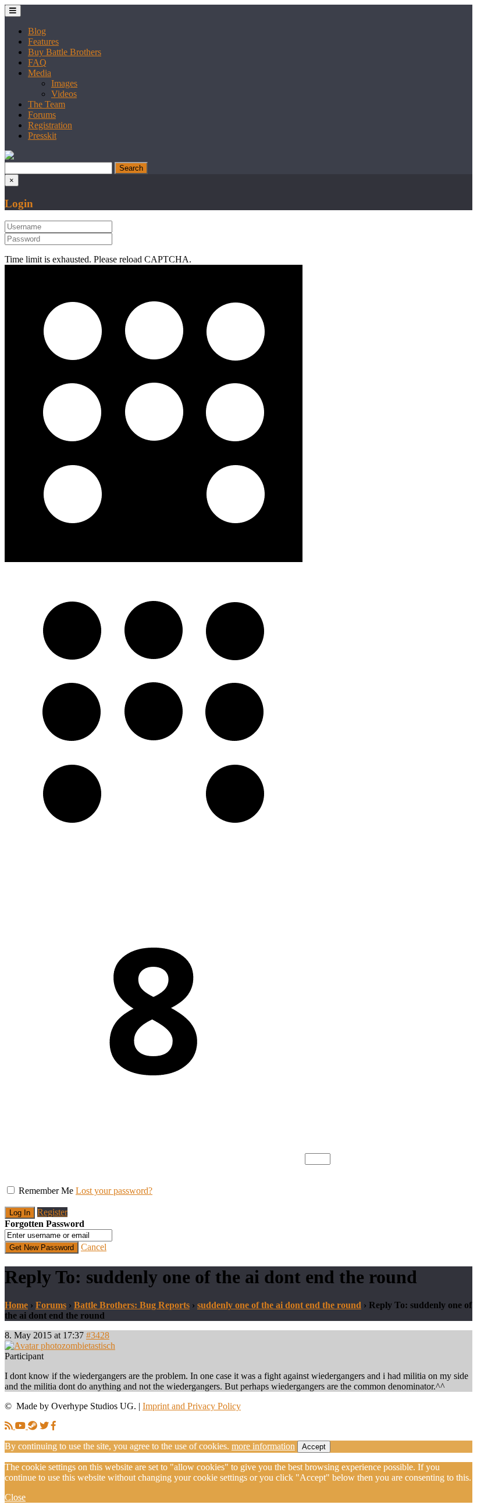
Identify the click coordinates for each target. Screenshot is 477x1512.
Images (64, 83)
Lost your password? (114, 1191)
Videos (64, 94)
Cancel (93, 1247)
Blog (37, 31)
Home (16, 1305)
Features (43, 41)
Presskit (42, 136)
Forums (42, 115)
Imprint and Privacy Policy (192, 1406)
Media (39, 73)
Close (15, 1497)
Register (52, 1212)
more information (263, 1446)
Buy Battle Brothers (64, 52)
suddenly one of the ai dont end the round (279, 1305)
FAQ (37, 62)
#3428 (97, 1335)
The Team (46, 104)
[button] (9, 156)
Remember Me (46, 1191)
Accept (314, 1446)
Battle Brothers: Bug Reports (132, 1305)
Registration (50, 125)
